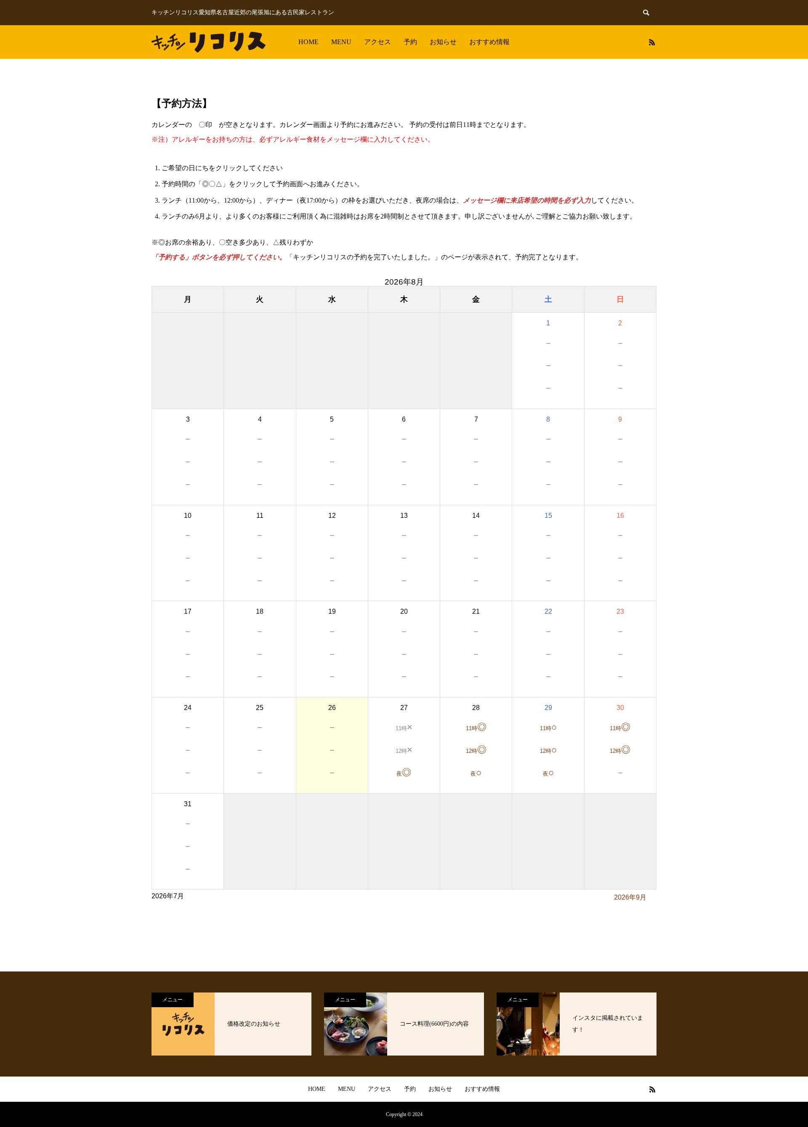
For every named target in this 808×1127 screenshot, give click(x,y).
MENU (341, 41)
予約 (410, 41)
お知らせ (443, 41)
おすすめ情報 (489, 41)
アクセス (377, 41)
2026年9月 (630, 897)
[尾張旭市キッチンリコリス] (209, 42)
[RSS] (652, 42)
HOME (308, 41)
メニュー (172, 1000)
